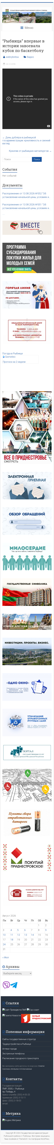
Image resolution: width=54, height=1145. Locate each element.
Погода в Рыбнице (12, 353)
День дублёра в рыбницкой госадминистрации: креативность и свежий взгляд (26, 140)
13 (25, 934)
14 (32, 934)
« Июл (5, 957)
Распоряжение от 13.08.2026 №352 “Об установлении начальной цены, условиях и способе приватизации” (25, 195)
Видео (30, 57)
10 (4, 934)
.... (3, 213)
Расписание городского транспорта (20, 1058)
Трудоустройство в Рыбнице (16, 1044)
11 (11, 934)
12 (18, 934)
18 (11, 939)
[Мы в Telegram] (13, 988)
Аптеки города (9, 1049)
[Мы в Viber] (6, 988)
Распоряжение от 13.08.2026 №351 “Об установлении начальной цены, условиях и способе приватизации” (25, 206)
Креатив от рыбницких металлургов (30, 151)
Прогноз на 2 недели (14, 361)
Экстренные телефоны (13, 1053)
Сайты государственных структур (19, 1039)
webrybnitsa (12, 57)
